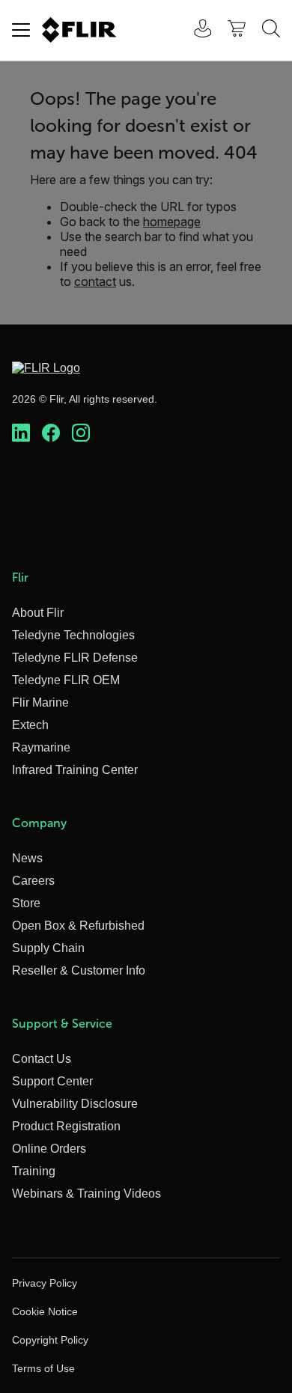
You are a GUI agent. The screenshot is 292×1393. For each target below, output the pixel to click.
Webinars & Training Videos (86, 1193)
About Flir (38, 612)
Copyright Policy (50, 1340)
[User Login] (194, 30)
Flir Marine (40, 702)
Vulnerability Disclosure (75, 1103)
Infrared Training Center (75, 769)
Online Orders (49, 1148)
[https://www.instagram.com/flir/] (81, 433)
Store (26, 903)
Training (33, 1171)
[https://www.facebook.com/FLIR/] (51, 433)
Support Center (52, 1081)
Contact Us (41, 1058)
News (27, 858)
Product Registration (66, 1126)
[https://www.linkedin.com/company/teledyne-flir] (21, 433)
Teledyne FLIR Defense (75, 657)
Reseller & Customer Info (78, 970)
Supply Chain (48, 948)
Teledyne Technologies (73, 635)
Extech (30, 725)
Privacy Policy (44, 1283)
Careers (33, 880)
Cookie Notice (45, 1311)
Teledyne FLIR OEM (66, 680)
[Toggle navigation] (21, 30)
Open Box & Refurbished (78, 925)
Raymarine (41, 747)
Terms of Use (43, 1368)
